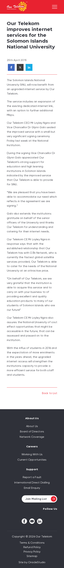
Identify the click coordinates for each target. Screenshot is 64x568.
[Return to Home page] (17, 7)
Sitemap (32, 556)
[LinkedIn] (39, 521)
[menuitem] (32, 426)
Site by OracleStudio (32, 562)
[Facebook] (24, 521)
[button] (11, 67)
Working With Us (32, 454)
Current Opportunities (31, 459)
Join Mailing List (36, 498)
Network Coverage (32, 436)
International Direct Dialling (32, 482)
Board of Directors (32, 431)
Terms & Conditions (32, 542)
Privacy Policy (32, 551)
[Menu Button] (55, 7)
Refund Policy (32, 547)
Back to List (49, 393)
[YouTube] (32, 521)
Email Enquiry (32, 487)
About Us (32, 426)
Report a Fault (32, 477)
